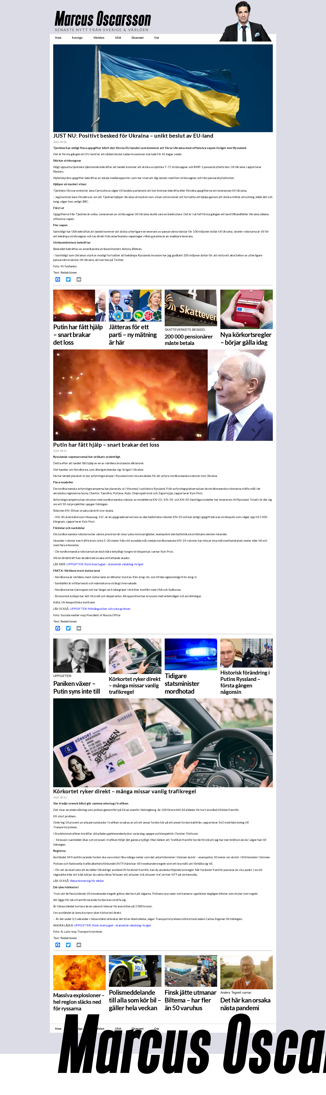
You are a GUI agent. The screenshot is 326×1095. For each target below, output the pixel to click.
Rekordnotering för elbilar (87, 880)
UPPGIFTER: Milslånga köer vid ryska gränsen (100, 608)
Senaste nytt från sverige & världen (102, 30)
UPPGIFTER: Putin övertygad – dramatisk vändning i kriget (112, 925)
